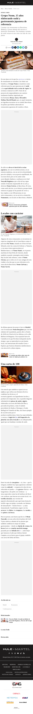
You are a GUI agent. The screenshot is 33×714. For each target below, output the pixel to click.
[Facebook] (12, 47)
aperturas (21, 79)
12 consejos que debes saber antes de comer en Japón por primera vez (19, 356)
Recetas (5, 664)
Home (2, 8)
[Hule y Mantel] (16, 708)
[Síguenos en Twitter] (12, 653)
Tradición (6, 667)
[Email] (26, 47)
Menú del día (16, 667)
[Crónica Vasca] (10, 702)
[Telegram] (23, 47)
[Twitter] (15, 47)
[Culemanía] (25, 698)
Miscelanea (16, 669)
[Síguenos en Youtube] (17, 653)
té (19, 531)
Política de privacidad (21, 672)
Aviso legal (9, 672)
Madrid (5, 605)
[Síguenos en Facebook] (9, 653)
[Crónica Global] (16, 693)
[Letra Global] (23, 702)
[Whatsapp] (20, 47)
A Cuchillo (26, 667)
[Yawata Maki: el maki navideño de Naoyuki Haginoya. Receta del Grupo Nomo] (4, 620)
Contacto (18, 674)
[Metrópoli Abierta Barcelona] (12, 697)
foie (16, 417)
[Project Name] (16, 649)
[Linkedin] (18, 47)
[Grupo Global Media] (16, 685)
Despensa (13, 664)
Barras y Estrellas (8, 8)
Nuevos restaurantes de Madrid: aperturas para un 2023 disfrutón (18, 205)
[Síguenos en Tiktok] (20, 653)
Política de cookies (7, 674)
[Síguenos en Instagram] (15, 653)
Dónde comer (5, 12)
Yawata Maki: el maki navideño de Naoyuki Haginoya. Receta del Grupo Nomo (20, 620)
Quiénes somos (27, 674)
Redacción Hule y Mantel (16, 41)
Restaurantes (14, 605)
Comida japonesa (7, 609)
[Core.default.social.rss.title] (23, 653)
